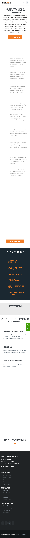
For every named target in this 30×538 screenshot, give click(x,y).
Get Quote (6, 495)
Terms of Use (7, 510)
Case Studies (6, 484)
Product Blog (6, 482)
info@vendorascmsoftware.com (12, 469)
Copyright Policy (7, 508)
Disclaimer (6, 512)
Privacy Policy (6, 506)
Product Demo (7, 477)
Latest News (6, 479)
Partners (5, 497)
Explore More (15, 37)
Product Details (7, 475)
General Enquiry (7, 499)
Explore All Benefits (15, 241)
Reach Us (5, 490)
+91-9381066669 (9, 466)
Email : (2, 469)
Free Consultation (8, 493)
